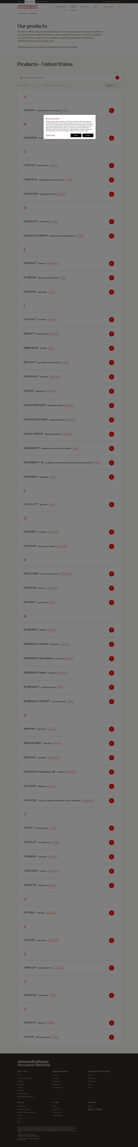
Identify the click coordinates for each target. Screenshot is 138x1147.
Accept (88, 135)
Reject (76, 135)
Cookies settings (50, 135)
